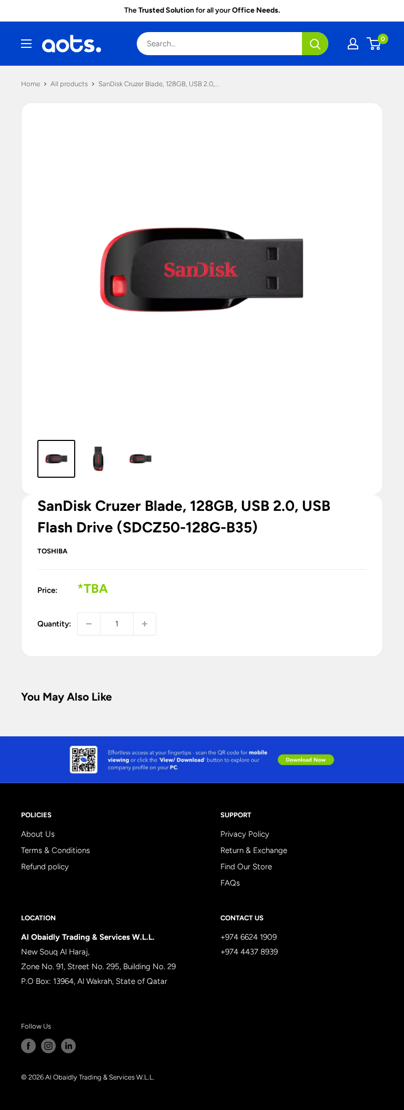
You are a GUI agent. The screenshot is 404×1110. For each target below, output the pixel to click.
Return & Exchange (253, 850)
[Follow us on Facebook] (28, 1046)
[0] (374, 43)
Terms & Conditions (55, 850)
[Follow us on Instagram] (48, 1046)
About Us (38, 834)
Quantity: (54, 624)
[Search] (315, 43)
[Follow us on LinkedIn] (68, 1046)
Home (30, 84)
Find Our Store (246, 866)
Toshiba (52, 551)
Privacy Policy (244, 834)
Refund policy (45, 866)
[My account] (353, 43)
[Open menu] (26, 43)
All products (69, 84)
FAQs (230, 883)
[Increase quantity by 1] (145, 624)
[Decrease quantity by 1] (89, 624)
